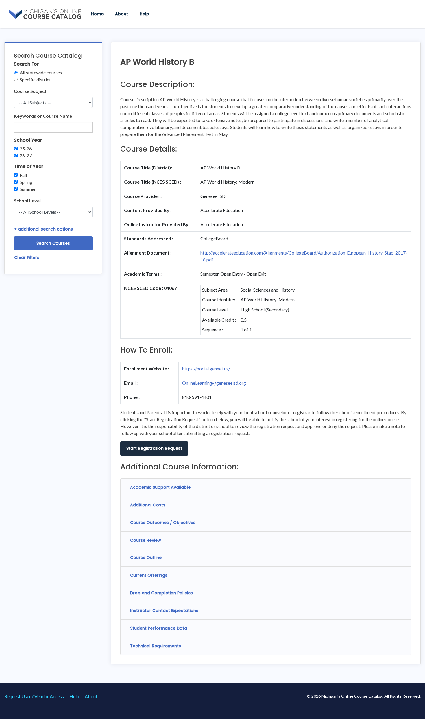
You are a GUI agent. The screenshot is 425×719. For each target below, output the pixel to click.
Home (97, 14)
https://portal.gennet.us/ (206, 368)
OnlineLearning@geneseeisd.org (214, 383)
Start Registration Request (154, 448)
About (121, 14)
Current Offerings (148, 575)
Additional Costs (147, 505)
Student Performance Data (158, 628)
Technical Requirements (155, 646)
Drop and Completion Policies (161, 593)
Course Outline (146, 558)
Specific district (35, 79)
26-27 (26, 155)
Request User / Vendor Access (34, 696)
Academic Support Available (160, 487)
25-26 (26, 148)
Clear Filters (26, 257)
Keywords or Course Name (43, 116)
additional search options (43, 229)
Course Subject (30, 91)
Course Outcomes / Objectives (162, 523)
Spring (26, 182)
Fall (23, 175)
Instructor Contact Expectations (164, 610)
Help (144, 14)
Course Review (145, 540)
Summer (28, 189)
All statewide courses (41, 72)
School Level (27, 200)
